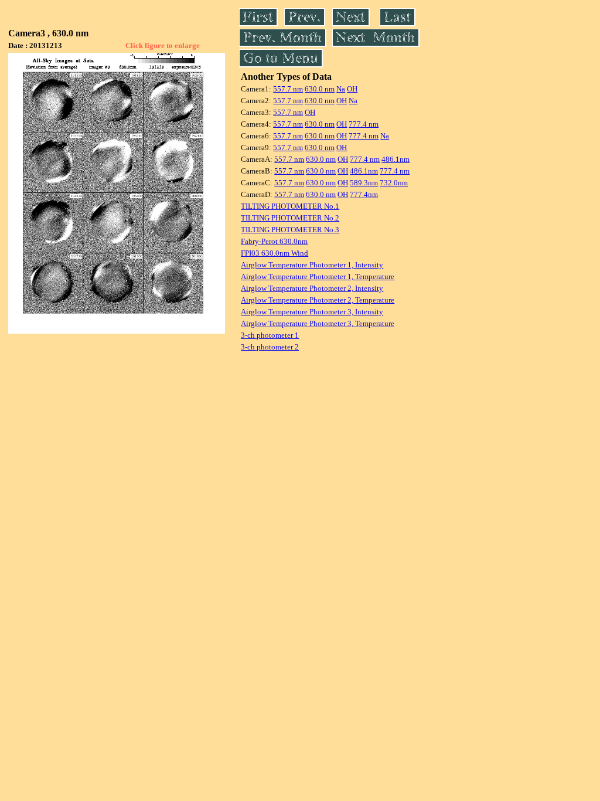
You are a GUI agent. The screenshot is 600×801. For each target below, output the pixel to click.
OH (352, 88)
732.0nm (394, 182)
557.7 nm (288, 88)
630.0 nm (320, 88)
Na (340, 88)
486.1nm (395, 159)
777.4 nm (364, 124)
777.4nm (364, 194)
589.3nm (364, 182)
